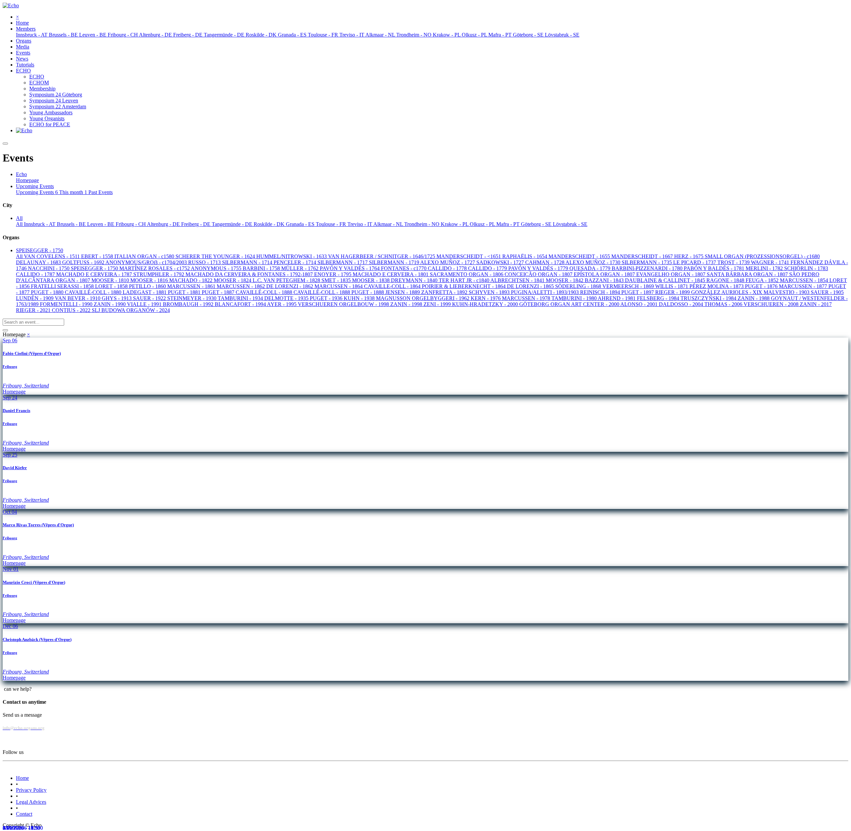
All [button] (19, 218)
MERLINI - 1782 (765, 268)
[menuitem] (22, 23)
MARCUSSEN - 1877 (803, 286)
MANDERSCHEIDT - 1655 (579, 256)
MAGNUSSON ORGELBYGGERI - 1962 (423, 298)
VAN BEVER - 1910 (78, 298)
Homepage (27, 180)
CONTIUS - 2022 (72, 310)
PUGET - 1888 (368, 292)
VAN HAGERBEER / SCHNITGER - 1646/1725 (382, 256)
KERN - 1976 (486, 298)
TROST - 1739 (734, 262)
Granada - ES (301, 224)
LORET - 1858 (112, 286)
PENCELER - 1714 (295, 262)
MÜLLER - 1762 (300, 268)
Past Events (100, 192)
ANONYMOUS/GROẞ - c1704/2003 (146, 262)
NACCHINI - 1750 (49, 268)
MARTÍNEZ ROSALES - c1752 (155, 268)
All (20, 224)
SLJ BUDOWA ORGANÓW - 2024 (131, 310)
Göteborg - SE (537, 224)
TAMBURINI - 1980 (574, 298)
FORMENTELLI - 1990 (67, 304)
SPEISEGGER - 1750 (95, 268)
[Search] (5, 330)
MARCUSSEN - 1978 (526, 298)
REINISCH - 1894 (600, 292)
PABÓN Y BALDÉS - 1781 (715, 268)
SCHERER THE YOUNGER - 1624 (216, 256)
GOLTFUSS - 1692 (83, 262)
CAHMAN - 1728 (545, 262)
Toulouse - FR (331, 224)
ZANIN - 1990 (110, 304)
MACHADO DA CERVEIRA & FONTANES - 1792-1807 (249, 274)
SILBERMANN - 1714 (248, 262)
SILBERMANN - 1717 (343, 262)
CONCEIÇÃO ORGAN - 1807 (539, 274)
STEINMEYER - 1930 (192, 298)
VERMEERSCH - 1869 (628, 286)
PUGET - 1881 (185, 292)
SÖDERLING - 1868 (578, 286)
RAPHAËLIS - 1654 (525, 256)
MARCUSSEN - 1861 (192, 286)
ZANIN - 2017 (816, 304)
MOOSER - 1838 (371, 280)
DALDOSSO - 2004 (681, 304)
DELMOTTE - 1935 (287, 298)
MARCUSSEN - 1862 (241, 286)
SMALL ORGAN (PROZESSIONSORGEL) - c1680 (762, 256)
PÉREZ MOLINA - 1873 (717, 286)
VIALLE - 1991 (145, 304)
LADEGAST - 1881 (145, 292)
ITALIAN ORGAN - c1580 (145, 256)
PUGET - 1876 (762, 286)
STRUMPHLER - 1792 (159, 274)
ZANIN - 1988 (754, 298)
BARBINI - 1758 (262, 268)
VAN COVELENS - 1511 (52, 256)
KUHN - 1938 (360, 298)
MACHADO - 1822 (191, 280)
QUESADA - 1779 (590, 268)
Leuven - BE (101, 224)
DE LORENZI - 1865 (531, 286)
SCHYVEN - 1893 (490, 292)
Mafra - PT (508, 224)
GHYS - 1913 (117, 298)
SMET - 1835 (336, 280)
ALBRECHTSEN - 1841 (518, 280)
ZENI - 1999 (438, 304)
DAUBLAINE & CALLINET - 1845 (665, 280)
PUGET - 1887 (219, 292)
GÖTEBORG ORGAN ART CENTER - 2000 (569, 304)
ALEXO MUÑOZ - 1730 (593, 262)
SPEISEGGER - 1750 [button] (39, 250)
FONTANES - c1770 (404, 268)
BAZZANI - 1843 (605, 280)
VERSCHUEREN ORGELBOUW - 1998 (344, 304)
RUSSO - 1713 (205, 262)
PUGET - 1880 (48, 292)
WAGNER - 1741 (770, 262)
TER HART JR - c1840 (464, 280)
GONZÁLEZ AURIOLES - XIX (727, 292)
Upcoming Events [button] (35, 186)
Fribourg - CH (131, 224)
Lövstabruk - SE (570, 224)
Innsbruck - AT (40, 224)
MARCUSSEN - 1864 (339, 286)
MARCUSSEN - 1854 (804, 280)
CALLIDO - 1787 (36, 274)
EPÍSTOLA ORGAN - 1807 (605, 274)
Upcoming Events (37, 192)
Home (22, 778)
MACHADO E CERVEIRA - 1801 (391, 274)
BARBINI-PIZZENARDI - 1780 (648, 268)
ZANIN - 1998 (407, 304)
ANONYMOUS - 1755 (217, 268)
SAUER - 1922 (150, 298)
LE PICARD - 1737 (695, 262)
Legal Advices (31, 802)
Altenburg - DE (164, 224)
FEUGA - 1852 (763, 280)
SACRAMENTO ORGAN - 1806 (467, 274)
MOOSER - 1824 (233, 280)
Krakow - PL (455, 224)
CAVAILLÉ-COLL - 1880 (94, 292)
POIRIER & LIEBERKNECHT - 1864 (464, 286)
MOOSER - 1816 (149, 280)
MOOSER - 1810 (110, 280)
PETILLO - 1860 (148, 286)
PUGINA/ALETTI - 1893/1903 (545, 292)
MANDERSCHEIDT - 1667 (642, 256)
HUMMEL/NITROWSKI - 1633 (292, 256)
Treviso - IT (360, 224)
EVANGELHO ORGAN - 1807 (671, 274)
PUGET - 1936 (327, 298)
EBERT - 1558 (97, 256)
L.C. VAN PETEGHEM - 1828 (287, 280)
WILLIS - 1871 (672, 286)
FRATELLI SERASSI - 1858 (63, 286)
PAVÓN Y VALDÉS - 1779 (538, 268)
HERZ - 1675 (689, 256)
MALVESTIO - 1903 (787, 292)
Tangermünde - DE (233, 224)
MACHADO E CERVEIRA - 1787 (94, 274)
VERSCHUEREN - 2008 (772, 304)
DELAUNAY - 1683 (39, 262)
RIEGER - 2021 (34, 310)
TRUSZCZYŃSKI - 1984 (709, 298)
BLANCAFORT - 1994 (241, 304)
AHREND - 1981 (617, 298)
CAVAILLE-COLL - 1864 (393, 286)
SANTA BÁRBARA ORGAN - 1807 (748, 274)
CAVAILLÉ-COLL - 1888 (265, 292)
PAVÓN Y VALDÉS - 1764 (350, 268)
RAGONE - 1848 (726, 280)
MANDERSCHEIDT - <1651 (469, 256)
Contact (24, 814)
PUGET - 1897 (638, 292)
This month (73, 192)
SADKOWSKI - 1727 (500, 262)
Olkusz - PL (483, 224)
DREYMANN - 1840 (415, 280)
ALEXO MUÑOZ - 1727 (448, 262)
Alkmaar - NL (388, 224)
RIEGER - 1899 (673, 292)
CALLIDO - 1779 (488, 268)
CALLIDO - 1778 (448, 268)
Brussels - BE (72, 224)
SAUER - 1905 (827, 292)
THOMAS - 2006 (724, 304)
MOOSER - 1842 (565, 280)
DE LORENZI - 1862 (290, 286)
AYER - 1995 (282, 304)
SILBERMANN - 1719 (394, 262)
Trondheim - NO (422, 224)
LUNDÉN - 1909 (35, 298)
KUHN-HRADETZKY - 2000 (485, 304)
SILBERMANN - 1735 (647, 262)
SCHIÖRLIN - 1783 (806, 268)
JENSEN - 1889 (403, 292)
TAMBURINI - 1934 (241, 298)
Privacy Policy (31, 790)
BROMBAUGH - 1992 (189, 304)
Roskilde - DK (270, 224)
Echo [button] (21, 174)
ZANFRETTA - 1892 (445, 292)
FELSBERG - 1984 (658, 298)
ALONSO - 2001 (639, 304)
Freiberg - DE (196, 224)
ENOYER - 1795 (333, 274)
